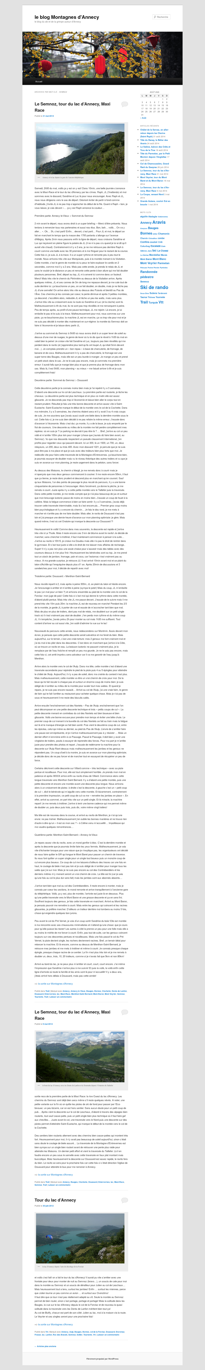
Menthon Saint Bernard (81, 993)
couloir (154, 242)
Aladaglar (152, 216)
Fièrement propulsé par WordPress (102, 1358)
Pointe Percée (153, 267)
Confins (144, 242)
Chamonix (163, 233)
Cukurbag (145, 246)
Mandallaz (154, 254)
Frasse (38, 1334)
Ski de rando (154, 287)
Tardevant (162, 293)
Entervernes (50, 993)
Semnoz (121, 993)
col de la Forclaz (97, 1331)
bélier (155, 234)
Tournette (39, 996)
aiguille (144, 216)
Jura (150, 250)
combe (161, 238)
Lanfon (49, 1334)
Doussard (39, 993)
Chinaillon (152, 238)
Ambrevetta (163, 216)
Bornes (97, 991)
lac (58, 993)
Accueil (38, 81)
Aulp (71, 1331)
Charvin (144, 238)
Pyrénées (164, 267)
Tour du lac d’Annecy (55, 1200)
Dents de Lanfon (119, 991)
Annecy (66, 991)
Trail (47, 991)
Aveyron (143, 228)
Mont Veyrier (110, 993)
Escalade (156, 246)
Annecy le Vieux (78, 991)
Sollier (79, 1334)
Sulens (153, 293)
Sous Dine (144, 293)
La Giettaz (144, 255)
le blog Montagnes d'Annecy (67, 16)
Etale (163, 246)
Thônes (151, 297)
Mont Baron (98, 993)
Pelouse (143, 267)
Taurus (143, 297)
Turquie (153, 302)
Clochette (106, 991)
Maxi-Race (65, 993)
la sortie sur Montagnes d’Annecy (55, 983)
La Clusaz (162, 250)
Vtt (46, 1331)
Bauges (89, 991)
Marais (164, 254)
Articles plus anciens (45, 1346)
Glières (143, 250)
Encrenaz (120, 1331)
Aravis (159, 222)
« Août (143, 117)
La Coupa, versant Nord (152, 194)
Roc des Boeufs (60, 1334)
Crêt (160, 242)
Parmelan (163, 263)
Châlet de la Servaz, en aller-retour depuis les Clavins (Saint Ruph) (154, 133)
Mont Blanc (159, 259)
